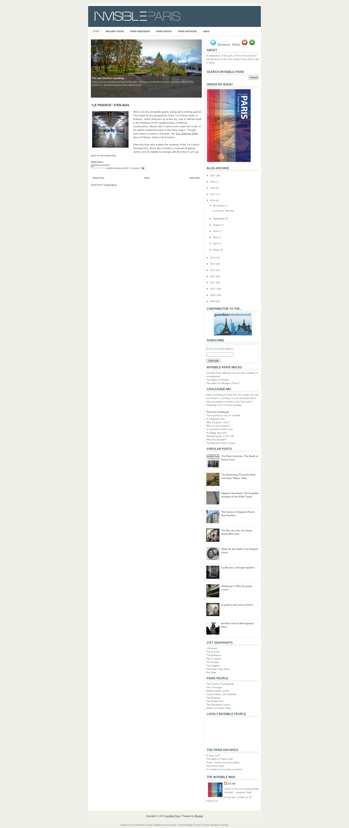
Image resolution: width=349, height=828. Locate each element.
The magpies (213, 665)
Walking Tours (115, 31)
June (216, 231)
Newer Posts (98, 177)
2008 (213, 301)
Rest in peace (213, 658)
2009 (213, 295)
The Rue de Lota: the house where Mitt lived (236, 532)
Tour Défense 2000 (187, 133)
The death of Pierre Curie (219, 759)
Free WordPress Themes (141, 824)
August (217, 224)
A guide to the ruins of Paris (237, 604)
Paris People (164, 31)
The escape (212, 662)
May (215, 237)
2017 (213, 194)
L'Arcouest (211, 648)
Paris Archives (187, 31)
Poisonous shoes (215, 765)
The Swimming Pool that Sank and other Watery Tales (238, 476)
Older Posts (194, 177)
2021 (213, 175)
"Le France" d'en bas (110, 105)
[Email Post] (142, 168)
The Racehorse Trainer (218, 704)
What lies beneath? (216, 439)
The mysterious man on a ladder (223, 415)
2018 (213, 188)
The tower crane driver (218, 669)
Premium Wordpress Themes (215, 824)
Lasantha (172, 824)
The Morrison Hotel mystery (221, 443)
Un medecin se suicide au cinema (224, 769)
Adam (232, 783)
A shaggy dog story (216, 432)
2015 (213, 257)
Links (206, 31)
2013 (213, 270)
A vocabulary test (215, 418)
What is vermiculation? (218, 425)
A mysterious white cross (219, 429)
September (219, 218)
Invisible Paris (172, 816)
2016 (213, 200)
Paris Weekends (140, 31)
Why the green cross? (217, 422)
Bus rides (211, 672)
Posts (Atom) (110, 184)
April (215, 243)
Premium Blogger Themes (189, 824)
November (218, 205)
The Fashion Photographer (220, 683)
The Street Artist (215, 701)
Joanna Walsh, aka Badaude (221, 694)
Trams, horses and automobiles (222, 762)
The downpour (213, 655)
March (216, 249)
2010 (213, 288)
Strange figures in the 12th (220, 436)
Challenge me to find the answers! (224, 405)
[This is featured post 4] (146, 68)
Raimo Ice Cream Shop (218, 708)
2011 (213, 282)
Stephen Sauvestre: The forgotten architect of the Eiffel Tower (240, 494)
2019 (213, 181)
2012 (213, 276)
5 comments (135, 168)
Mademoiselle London (217, 690)
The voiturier (212, 651)
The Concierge (214, 687)
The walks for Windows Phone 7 (223, 383)
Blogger (199, 816)
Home (96, 31)
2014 (213, 263)
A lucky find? (213, 755)
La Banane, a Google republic (238, 567)
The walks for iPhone (217, 379)
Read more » (97, 161)
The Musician (213, 697)
